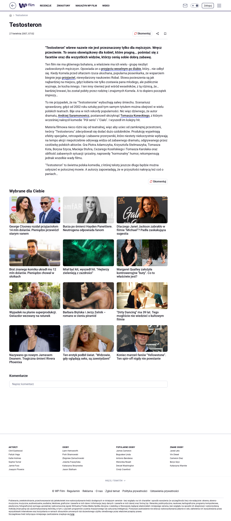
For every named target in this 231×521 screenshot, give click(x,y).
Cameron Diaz (176, 458)
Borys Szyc (175, 462)
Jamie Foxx (14, 466)
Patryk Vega (14, 454)
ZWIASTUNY (63, 5)
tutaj (72, 514)
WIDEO (106, 5)
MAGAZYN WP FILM (86, 5)
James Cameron (123, 451)
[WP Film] (29, 5)
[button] (195, 6)
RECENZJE (45, 5)
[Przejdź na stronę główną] (12, 8)
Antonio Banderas (124, 458)
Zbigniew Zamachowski (73, 458)
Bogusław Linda (123, 454)
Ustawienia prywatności (164, 491)
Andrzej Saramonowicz (73, 115)
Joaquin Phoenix (16, 469)
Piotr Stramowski (70, 454)
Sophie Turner (15, 462)
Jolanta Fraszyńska (71, 462)
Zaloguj (208, 5)
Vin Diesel (174, 454)
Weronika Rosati (123, 462)
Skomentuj (144, 33)
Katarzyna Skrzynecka (72, 466)
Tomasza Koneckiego (134, 115)
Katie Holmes (15, 458)
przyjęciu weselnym (114, 69)
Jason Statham (69, 469)
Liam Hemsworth (70, 451)
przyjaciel (68, 77)
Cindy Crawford (123, 469)
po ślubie (135, 69)
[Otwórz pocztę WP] (185, 5)
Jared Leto (175, 451)
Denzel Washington (125, 466)
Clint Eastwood (15, 451)
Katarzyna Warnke (178, 466)
